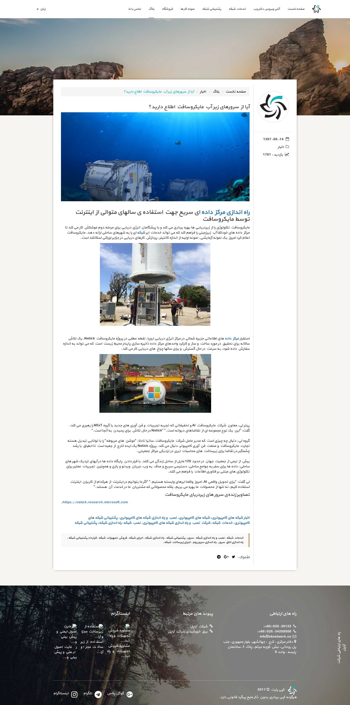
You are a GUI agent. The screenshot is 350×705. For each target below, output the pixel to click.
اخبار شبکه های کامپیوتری (231, 517)
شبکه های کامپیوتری (194, 517)
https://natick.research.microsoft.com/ (94, 502)
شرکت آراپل (199, 626)
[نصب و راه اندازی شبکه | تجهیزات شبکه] (291, 689)
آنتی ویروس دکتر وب (266, 9)
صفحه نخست (294, 8)
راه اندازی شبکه (110, 523)
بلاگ (151, 9)
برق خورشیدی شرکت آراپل (188, 631)
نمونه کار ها (187, 9)
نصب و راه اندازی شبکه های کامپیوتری (148, 517)
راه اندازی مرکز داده (225, 212)
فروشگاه (167, 9)
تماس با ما (134, 9)
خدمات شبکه (237, 9)
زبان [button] (42, 9)
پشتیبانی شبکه (211, 9)
